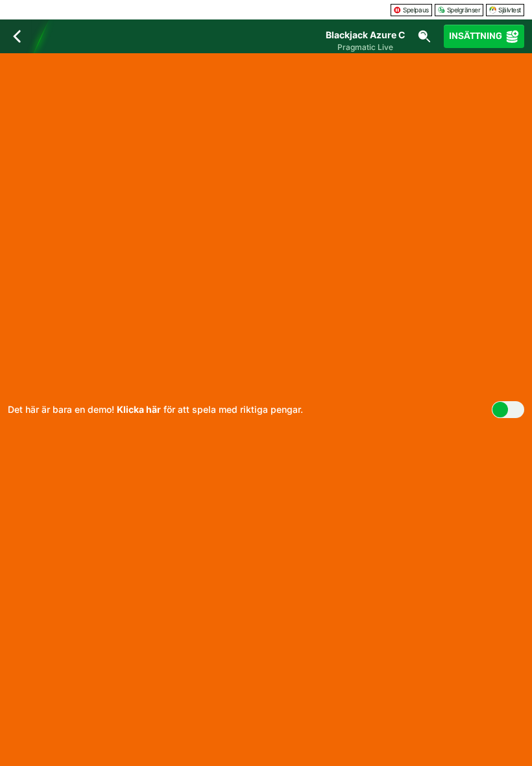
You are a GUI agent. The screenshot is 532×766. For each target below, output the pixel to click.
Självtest (509, 10)
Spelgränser (464, 10)
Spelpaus (415, 10)
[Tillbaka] (17, 36)
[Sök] (424, 36)
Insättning (475, 36)
